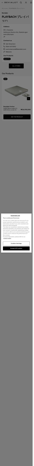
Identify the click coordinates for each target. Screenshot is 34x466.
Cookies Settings (16, 243)
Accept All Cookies (16, 248)
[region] (16, 233)
